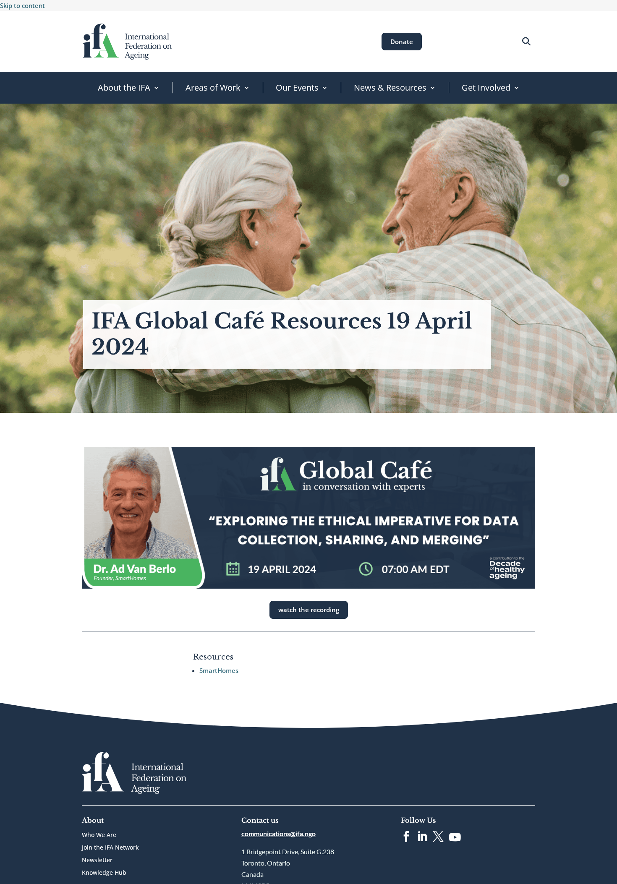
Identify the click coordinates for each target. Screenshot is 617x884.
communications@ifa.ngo (278, 833)
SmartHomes (218, 670)
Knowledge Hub (104, 873)
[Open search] (526, 41)
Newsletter (97, 860)
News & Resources (390, 87)
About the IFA (124, 87)
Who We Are (99, 835)
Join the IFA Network (110, 848)
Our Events (297, 87)
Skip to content (22, 5)
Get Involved (486, 87)
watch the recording (308, 609)
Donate (401, 41)
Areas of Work (213, 87)
